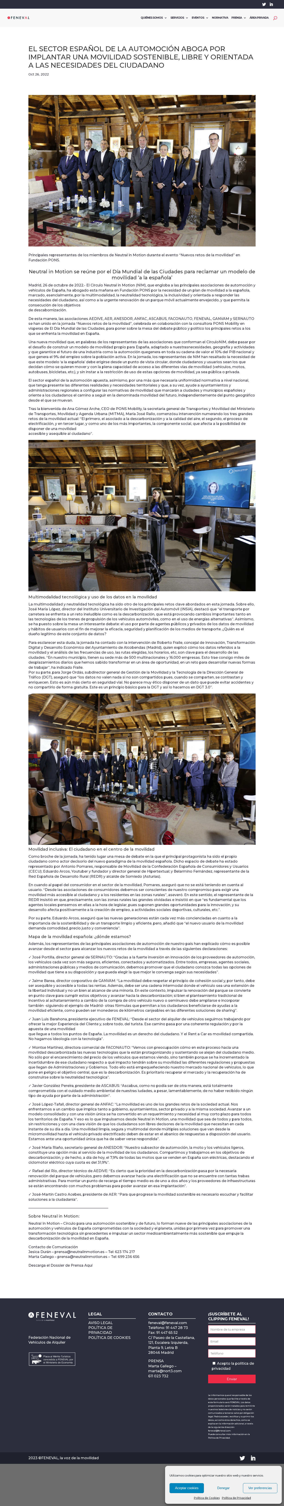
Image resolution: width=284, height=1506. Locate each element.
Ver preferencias (260, 1488)
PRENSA (236, 17)
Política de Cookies (207, 1498)
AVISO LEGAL (100, 1323)
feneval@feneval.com (167, 1323)
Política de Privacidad (236, 1498)
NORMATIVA (220, 17)
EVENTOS (198, 17)
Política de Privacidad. (219, 1438)
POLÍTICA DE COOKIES (109, 1338)
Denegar (223, 1488)
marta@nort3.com (165, 1371)
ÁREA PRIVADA (259, 17)
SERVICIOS (177, 17)
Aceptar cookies (187, 1488)
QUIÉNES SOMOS (152, 17)
